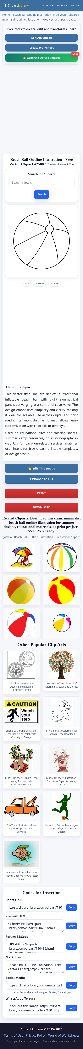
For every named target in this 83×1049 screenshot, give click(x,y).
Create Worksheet (42, 47)
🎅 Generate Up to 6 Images (50, 56)
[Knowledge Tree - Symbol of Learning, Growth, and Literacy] (61, 665)
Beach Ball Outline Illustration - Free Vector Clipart (45, 14)
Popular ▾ (62, 5)
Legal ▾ (75, 5)
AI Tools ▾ (47, 5)
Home (6, 14)
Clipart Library (32, 1029)
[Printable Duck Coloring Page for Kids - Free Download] (61, 712)
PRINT (41, 493)
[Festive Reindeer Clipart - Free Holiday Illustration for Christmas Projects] (21, 759)
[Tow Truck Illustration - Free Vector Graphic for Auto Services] (21, 807)
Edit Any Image (41, 38)
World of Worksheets (63, 1035)
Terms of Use (13, 1035)
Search (41, 194)
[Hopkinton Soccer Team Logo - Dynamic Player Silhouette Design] (61, 807)
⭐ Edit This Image (41, 468)
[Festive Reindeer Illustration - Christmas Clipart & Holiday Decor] (61, 759)
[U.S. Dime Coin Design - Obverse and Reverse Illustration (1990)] (21, 665)
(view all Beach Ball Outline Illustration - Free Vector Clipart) (41, 537)
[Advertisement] (41, 109)
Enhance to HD (41, 479)
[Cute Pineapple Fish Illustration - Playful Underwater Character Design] (21, 854)
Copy (72, 907)
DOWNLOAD (41, 507)
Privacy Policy (36, 1035)
